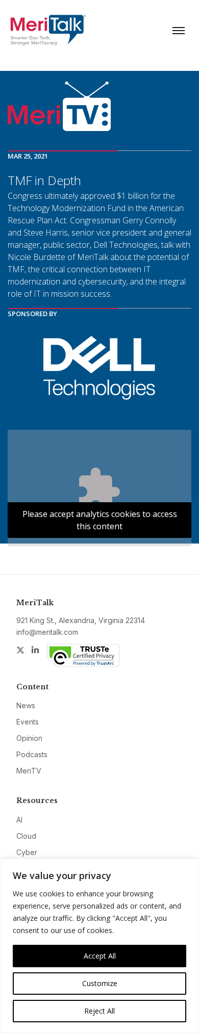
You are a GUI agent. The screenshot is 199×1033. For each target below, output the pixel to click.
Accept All (100, 956)
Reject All (99, 1011)
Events (27, 721)
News (25, 705)
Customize (99, 983)
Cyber (26, 852)
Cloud (26, 836)
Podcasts (31, 754)
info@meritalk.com (47, 632)
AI (19, 819)
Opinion (29, 738)
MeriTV (28, 770)
